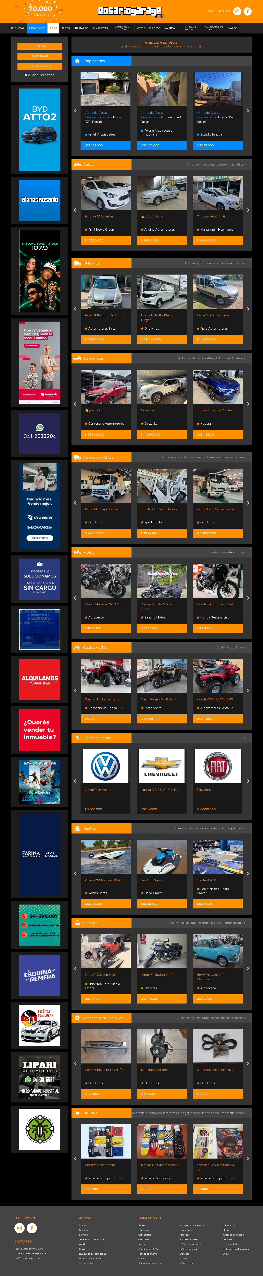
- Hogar (225, 1230)
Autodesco (151, 988)
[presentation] (75, 111)
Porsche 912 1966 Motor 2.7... (217, 975)
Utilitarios (143, 1230)
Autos (141, 1225)
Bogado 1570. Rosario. (160, 117)
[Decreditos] (39, 506)
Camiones (143, 1239)
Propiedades (186, 1230)
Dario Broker (97, 893)
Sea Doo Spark (95, 880)
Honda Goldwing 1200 (101, 975)
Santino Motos (98, 617)
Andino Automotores (103, 229)
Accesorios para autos (149, 1263)
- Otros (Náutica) (189, 1249)
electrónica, (154, 1113)
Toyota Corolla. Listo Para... (215, 790)
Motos (141, 1244)
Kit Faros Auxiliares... (99, 1070)
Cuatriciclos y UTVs (148, 1249)
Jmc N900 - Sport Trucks (103, 509)
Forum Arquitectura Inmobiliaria (101, 133)
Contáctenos (86, 1263)
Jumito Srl (207, 134)
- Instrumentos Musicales (235, 1249)
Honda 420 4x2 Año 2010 (159, 699)
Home (82, 1225)
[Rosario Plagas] (39, 1129)
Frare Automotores (157, 328)
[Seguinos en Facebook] (247, 11)
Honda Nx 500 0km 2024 (159, 604)
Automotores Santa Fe (216, 229)
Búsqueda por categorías (92, 1253)
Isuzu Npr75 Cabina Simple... (161, 509)
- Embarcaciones (189, 1239)
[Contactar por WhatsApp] (39, 200)
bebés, (196, 1113)
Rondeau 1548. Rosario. (105, 117)
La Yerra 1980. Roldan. (216, 117)
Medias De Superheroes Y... (104, 1165)
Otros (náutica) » (234, 828)
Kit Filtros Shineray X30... (214, 1070)
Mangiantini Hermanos (160, 229)
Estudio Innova (155, 134)
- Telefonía (185, 1258)
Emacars (94, 988)
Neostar (149, 423)
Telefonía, (139, 1113)
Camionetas (144, 1234)
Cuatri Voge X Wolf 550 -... (103, 699)
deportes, (208, 1113)
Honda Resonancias (158, 617)
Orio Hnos (95, 328)
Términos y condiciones (92, 1239)
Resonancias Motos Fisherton (212, 616)
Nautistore (208, 893)
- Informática (228, 1225)
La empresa (85, 1230)
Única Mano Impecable (157, 315)
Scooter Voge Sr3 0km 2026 (217, 604)
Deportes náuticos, (208, 828)
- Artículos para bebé (232, 1234)
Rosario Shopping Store (105, 1178)
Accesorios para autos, (194, 1018)
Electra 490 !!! (150, 880)
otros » (241, 1113)
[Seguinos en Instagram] (237, 11)
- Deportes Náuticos (190, 1244)
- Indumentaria (229, 1244)
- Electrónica (187, 1263)
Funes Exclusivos (212, 988)
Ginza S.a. (91, 410)
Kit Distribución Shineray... (159, 1070)
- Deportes (226, 1239)
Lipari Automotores (214, 328)
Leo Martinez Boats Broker (157, 891)
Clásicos (142, 1258)
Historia (83, 1249)
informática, (172, 1113)
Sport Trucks (97, 522)
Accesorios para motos (227, 1018)
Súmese (83, 1234)
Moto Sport (96, 708)
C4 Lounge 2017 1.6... (156, 216)
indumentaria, (225, 1113)
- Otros (224, 1253)
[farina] (39, 854)
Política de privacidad (90, 1258)
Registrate (40, 56)
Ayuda (82, 1244)
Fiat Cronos (149, 790)
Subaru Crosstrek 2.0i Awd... (160, 410)
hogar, (186, 1113)
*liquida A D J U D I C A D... (103, 790)
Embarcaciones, (182, 828)
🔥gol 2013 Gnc (96, 216)
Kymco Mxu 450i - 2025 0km (217, 699)
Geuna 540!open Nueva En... (217, 880)
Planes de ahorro (147, 1253)
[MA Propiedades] (39, 729)
